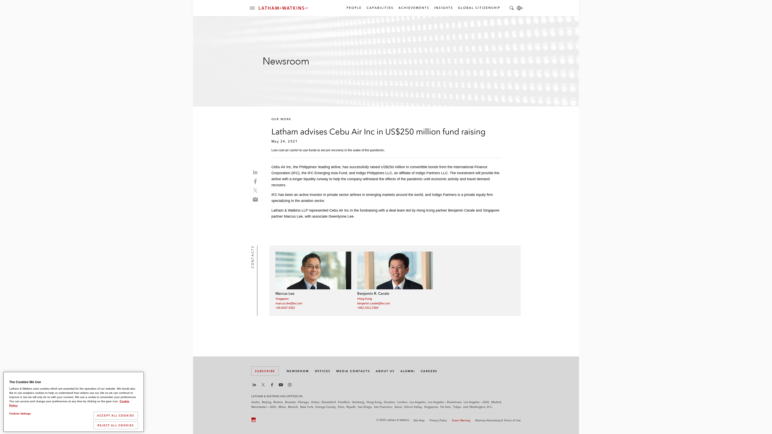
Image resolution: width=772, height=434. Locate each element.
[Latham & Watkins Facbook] (272, 385)
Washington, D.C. (481, 407)
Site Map (419, 420)
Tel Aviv (445, 407)
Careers (429, 371)
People (354, 8)
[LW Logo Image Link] (283, 8)
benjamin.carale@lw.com (373, 303)
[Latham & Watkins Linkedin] (254, 385)
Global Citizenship (479, 8)
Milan (282, 407)
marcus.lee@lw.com (288, 303)
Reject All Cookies (116, 425)
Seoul (398, 407)
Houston (389, 402)
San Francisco (383, 407)
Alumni (407, 371)
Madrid (496, 402)
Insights (443, 8)
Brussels (290, 402)
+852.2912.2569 (367, 307)
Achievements (413, 8)
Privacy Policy (438, 420)
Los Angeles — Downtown (444, 402)
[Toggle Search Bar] (512, 8)
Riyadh (350, 407)
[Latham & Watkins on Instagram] (290, 385)
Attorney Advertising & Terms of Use (498, 420)
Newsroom (298, 371)
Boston (278, 402)
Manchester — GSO (263, 407)
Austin (255, 402)
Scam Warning (461, 420)
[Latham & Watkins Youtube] (281, 385)
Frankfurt (344, 402)
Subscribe (265, 371)
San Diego (365, 407)
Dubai (315, 402)
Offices (323, 371)
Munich (293, 407)
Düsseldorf (328, 402)
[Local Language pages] (520, 8)
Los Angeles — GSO (476, 402)
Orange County (325, 407)
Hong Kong (364, 298)
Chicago (303, 402)
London (402, 402)
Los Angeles (417, 402)
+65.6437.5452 (285, 307)
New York (306, 407)
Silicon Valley (413, 407)
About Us (385, 371)
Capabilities (379, 8)
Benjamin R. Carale (373, 293)
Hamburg (358, 402)
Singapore (282, 298)
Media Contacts (353, 371)
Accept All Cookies (115, 415)
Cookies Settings (20, 413)
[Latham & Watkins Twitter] (263, 385)
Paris (341, 407)
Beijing (266, 402)
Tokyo (457, 407)
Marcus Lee (284, 293)
